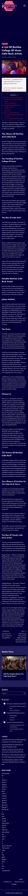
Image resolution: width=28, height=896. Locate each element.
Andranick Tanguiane (16, 88)
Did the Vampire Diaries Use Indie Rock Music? (14, 675)
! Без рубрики (6, 773)
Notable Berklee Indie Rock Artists (12, 105)
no (2, 843)
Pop (3, 855)
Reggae (4, 859)
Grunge (4, 821)
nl (2, 841)
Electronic (4, 805)
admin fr (4, 782)
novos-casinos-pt (6, 846)
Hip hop (4, 825)
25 (2, 775)
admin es (4, 780)
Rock (3, 861)
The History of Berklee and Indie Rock (12, 97)
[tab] (12, 681)
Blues (3, 791)
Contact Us (7, 882)
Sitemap (14, 884)
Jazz (3, 834)
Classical (4, 796)
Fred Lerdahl (6, 90)
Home (21, 879)
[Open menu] (24, 5)
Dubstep (4, 802)
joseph (4, 57)
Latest (3, 836)
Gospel (4, 818)
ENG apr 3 (4, 807)
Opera (3, 850)
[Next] (24, 667)
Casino (4, 793)
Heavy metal (5, 823)
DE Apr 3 (4, 800)
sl (2, 864)
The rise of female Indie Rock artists (13, 118)
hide (17, 95)
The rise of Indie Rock (10, 103)
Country (4, 798)
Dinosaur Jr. (7, 111)
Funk (3, 816)
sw (2, 868)
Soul (3, 866)
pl (2, 852)
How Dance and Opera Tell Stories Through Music (7, 635)
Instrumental (5, 832)
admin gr (4, 784)
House (3, 827)
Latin (3, 839)
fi (2, 812)
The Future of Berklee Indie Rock (11, 112)
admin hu (4, 787)
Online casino (5, 848)
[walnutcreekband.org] (9, 5)
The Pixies (7, 109)
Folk (3, 814)
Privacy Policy (19, 882)
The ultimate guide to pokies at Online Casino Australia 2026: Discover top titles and (13, 762)
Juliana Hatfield (8, 107)
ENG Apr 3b (5, 809)
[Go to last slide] (4, 667)
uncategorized (6, 870)
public (3, 857)
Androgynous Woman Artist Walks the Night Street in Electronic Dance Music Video (21, 637)
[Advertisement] (14, 26)
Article (4, 789)
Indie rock (5, 43)
